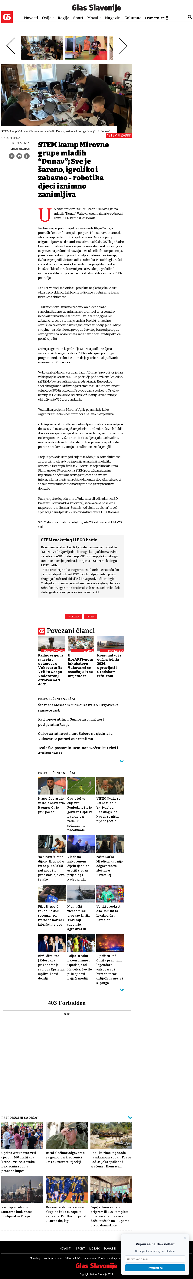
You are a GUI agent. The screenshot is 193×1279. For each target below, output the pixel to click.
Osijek (48, 18)
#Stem (90, 616)
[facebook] (27, 156)
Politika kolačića (73, 1258)
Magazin (113, 18)
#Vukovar (73, 616)
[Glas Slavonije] (7, 21)
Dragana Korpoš (20, 148)
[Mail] (19, 156)
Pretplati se (155, 1267)
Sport (78, 18)
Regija (64, 18)
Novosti (31, 18)
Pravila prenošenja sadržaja (112, 1258)
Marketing (35, 1258)
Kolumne (132, 18)
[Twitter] (12, 156)
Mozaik (94, 18)
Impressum (90, 1258)
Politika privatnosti (52, 1258)
